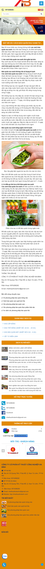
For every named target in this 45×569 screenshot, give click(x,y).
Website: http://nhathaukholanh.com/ (16, 494)
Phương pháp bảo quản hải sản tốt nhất (22, 357)
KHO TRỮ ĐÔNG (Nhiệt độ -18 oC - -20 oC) (20, 328)
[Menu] (41, 3)
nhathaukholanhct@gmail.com (16, 417)
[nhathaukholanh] (22, 3)
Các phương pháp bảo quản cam (14, 304)
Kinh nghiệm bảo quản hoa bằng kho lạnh (23, 385)
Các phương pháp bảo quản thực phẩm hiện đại (19, 307)
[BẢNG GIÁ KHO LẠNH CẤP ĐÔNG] (5, 349)
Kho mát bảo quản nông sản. (18, 367)
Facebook (9, 412)
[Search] (41, 14)
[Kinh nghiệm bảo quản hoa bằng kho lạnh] (5, 386)
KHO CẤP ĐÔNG (9, 324)
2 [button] (23, 33)
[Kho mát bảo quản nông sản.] (5, 368)
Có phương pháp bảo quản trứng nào (15, 298)
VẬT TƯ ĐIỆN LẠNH (11, 336)
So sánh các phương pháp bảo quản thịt (16, 310)
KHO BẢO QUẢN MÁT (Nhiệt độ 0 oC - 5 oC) (20, 332)
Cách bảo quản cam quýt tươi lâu (14, 301)
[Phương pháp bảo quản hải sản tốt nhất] (5, 358)
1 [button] (21, 33)
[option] (22, 26)
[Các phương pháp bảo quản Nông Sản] (5, 377)
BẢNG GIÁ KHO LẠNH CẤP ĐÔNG (20, 348)
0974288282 (9, 10)
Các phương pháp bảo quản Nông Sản (22, 376)
